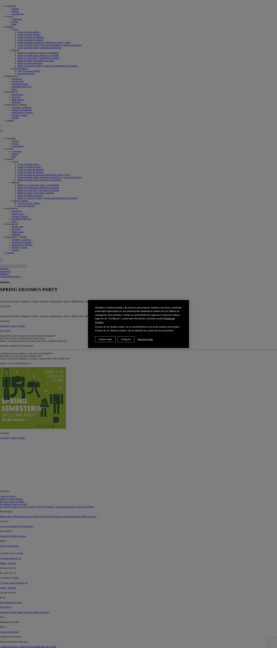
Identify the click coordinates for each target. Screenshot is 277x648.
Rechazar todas (145, 339)
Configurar (126, 339)
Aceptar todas (105, 339)
